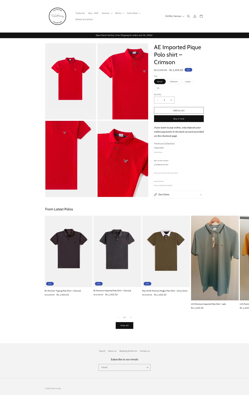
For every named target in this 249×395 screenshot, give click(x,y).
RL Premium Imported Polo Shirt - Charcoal (112, 290)
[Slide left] (118, 317)
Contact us (145, 351)
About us (112, 351)
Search (102, 351)
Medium (175, 82)
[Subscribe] (147, 367)
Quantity (157, 94)
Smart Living (56, 388)
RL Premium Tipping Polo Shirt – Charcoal (63, 291)
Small (160, 81)
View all (124, 325)
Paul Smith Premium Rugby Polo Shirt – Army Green (165, 291)
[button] (107, 13)
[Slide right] (131, 317)
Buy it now (178, 118)
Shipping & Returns (128, 351)
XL (159, 89)
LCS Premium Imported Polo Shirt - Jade (208, 304)
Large (189, 82)
